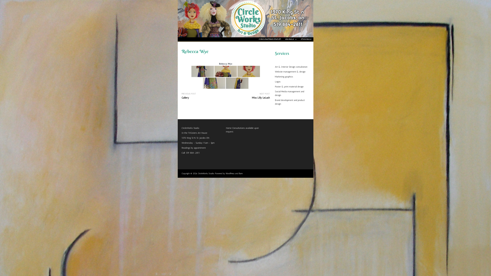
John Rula (306, 39)
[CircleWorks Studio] (245, 18)
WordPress (230, 173)
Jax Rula (289, 39)
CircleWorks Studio (270, 39)
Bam (241, 173)
